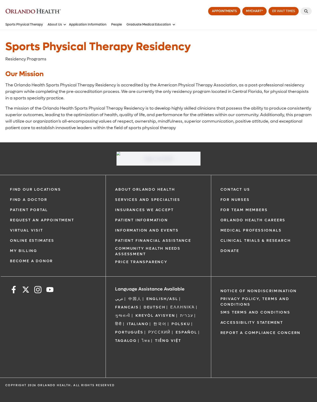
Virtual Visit (26, 230)
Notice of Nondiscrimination (258, 290)
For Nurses (235, 199)
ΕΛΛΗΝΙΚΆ (182, 307)
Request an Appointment (42, 220)
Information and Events (147, 230)
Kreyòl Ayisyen (155, 315)
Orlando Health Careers (253, 220)
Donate (229, 250)
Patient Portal (29, 209)
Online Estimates (32, 240)
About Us (55, 24)
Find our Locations (35, 189)
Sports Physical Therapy (24, 24)
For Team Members (244, 209)
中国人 (134, 298)
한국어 (159, 323)
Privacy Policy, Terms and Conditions (254, 301)
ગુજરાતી (122, 315)
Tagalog (126, 340)
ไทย (146, 340)
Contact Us (235, 189)
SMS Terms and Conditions (255, 312)
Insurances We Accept (144, 209)
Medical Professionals (251, 230)
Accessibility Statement (251, 322)
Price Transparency (141, 261)
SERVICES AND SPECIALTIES (147, 199)
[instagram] (38, 290)
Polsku (180, 323)
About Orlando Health (145, 189)
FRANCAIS (127, 307)
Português (129, 332)
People (116, 24)
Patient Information (141, 220)
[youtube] (50, 290)
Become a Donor (31, 260)
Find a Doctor (28, 199)
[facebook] (13, 290)
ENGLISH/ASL (162, 298)
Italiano (138, 323)
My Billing (23, 250)
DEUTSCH (155, 307)
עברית (186, 315)
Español (186, 332)
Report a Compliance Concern (260, 332)
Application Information (88, 24)
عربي (119, 298)
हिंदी (118, 323)
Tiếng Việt (168, 340)
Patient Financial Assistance (153, 240)
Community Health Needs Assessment (148, 251)
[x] (25, 290)
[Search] (306, 11)
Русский (159, 332)
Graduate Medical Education (148, 24)
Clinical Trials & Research (255, 240)
